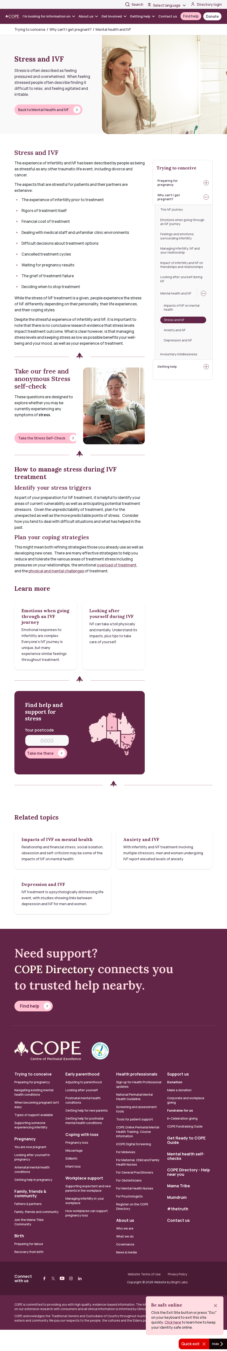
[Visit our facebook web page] (44, 1278)
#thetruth (177, 1208)
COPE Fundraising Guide (185, 1126)
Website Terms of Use (144, 1274)
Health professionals (136, 1074)
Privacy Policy (177, 1274)
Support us (178, 1074)
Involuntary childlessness (178, 354)
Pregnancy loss (76, 1142)
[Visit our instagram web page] (71, 1278)
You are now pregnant (30, 1147)
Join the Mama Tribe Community (29, 1222)
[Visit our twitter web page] (53, 1278)
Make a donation (179, 1090)
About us (85, 16)
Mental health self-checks (185, 1156)
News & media (126, 1252)
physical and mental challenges (56, 571)
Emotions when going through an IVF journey (182, 222)
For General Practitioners (134, 1172)
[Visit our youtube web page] (62, 1278)
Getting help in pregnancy (33, 1180)
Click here (172, 1322)
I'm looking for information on (46, 16)
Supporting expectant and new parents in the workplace (88, 1188)
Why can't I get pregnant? (168, 197)
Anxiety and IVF (175, 330)
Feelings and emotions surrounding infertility (177, 236)
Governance (125, 1244)
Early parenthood (82, 1074)
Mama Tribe (178, 1185)
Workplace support (84, 1178)
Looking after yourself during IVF (181, 279)
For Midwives (125, 1152)
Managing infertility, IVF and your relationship (180, 250)
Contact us (167, 16)
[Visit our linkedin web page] (79, 1278)
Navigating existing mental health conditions (33, 1092)
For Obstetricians (129, 1180)
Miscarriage (74, 1150)
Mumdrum (177, 1197)
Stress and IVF (185, 320)
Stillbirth (71, 1158)
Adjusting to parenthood (83, 1082)
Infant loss (73, 1166)
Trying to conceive (176, 168)
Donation (174, 1082)
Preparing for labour (28, 1244)
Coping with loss (81, 1134)
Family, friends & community (30, 1193)
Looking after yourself (81, 1090)
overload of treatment (116, 565)
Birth (19, 1235)
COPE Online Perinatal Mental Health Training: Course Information (137, 1131)
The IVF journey (171, 209)
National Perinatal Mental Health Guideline (134, 1096)
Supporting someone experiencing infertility (30, 1125)
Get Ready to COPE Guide (186, 1140)
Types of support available (33, 1115)
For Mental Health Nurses (134, 1188)
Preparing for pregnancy (167, 183)
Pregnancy (25, 1138)
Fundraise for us (180, 1110)
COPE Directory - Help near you (188, 1172)
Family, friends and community (36, 1212)
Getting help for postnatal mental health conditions (84, 1120)
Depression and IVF (178, 340)
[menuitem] (50, 16)
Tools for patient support (134, 1119)
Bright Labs (179, 1282)
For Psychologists (129, 1196)
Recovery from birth (28, 1252)
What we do (125, 1236)
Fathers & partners (28, 1204)
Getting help (140, 16)
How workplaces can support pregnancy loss (86, 1213)
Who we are (124, 1228)
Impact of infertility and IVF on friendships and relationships (181, 265)
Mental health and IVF (175, 293)
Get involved (111, 16)
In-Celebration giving (182, 1118)
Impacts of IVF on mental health (182, 307)
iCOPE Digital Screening (133, 1144)
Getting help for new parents (86, 1110)
